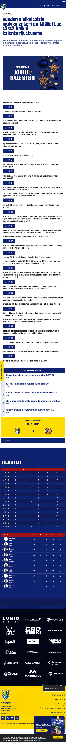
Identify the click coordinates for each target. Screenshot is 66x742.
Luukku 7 (8, 171)
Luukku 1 (8, 106)
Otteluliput (56, 6)
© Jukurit (3, 723)
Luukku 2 (8, 116)
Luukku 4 (8, 139)
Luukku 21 (9, 356)
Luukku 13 (9, 252)
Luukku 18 (9, 326)
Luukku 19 (9, 337)
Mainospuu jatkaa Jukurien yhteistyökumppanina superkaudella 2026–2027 (30, 375)
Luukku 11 (9, 225)
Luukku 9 (8, 200)
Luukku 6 (8, 159)
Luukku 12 (9, 241)
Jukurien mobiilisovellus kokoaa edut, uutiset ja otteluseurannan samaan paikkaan (33, 401)
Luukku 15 (9, 281)
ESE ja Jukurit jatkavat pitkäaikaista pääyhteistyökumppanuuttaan (27, 384)
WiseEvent (23, 723)
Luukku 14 (9, 267)
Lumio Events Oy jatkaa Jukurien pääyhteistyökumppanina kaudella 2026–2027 (31, 392)
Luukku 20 (9, 347)
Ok (58, 737)
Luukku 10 (9, 211)
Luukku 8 (8, 182)
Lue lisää (38, 740)
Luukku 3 (8, 127)
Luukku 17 (9, 308)
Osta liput (7, 440)
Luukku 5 (8, 150)
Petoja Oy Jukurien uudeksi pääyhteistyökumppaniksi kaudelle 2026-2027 (30, 410)
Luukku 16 (9, 293)
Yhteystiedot (4, 713)
